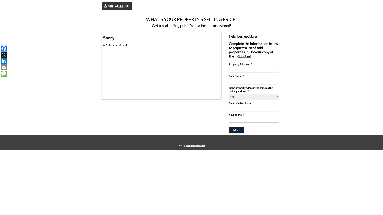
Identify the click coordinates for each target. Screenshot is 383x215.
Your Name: (236, 76)
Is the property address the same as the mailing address (251, 89)
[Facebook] (4, 48)
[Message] (4, 73)
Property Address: (240, 64)
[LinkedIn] (4, 61)
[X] (4, 55)
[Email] (4, 67)
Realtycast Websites (195, 145)
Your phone (236, 114)
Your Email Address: (241, 103)
